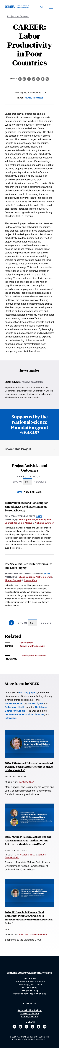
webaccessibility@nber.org (29, 993)
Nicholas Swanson (44, 523)
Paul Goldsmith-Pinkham (33, 935)
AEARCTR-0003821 (34, 98)
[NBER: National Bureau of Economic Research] (17, 7)
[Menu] (51, 7)
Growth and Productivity (32, 646)
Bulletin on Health (15, 707)
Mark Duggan (26, 782)
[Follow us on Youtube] (44, 1027)
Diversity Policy (29, 1013)
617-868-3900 (30, 987)
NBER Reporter (14, 703)
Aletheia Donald (44, 577)
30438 (47, 573)
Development (26, 642)
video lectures (36, 714)
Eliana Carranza (27, 577)
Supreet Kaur (12, 381)
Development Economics (34, 655)
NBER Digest (35, 703)
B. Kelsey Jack (43, 519)
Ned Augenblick (27, 519)
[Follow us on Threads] (32, 1027)
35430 (39, 516)
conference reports (16, 714)
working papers (28, 692)
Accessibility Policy (30, 1010)
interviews (10, 718)
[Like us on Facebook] (38, 1027)
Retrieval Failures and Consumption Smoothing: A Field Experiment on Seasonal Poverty (26, 506)
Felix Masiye (25, 523)
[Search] (41, 7)
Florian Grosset (13, 580)
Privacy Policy (29, 1016)
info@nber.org (29, 990)
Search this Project (18, 449)
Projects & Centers (18, 16)
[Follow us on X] (14, 1027)
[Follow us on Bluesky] (26, 1027)
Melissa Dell (27, 855)
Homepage (29, 1003)
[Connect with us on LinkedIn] (20, 1027)
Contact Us (29, 978)
